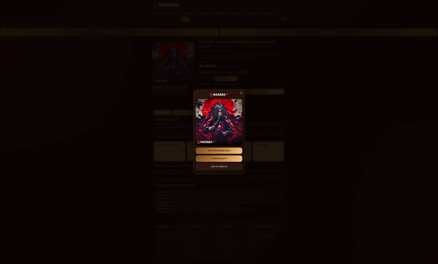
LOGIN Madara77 (219, 158)
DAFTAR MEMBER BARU (219, 151)
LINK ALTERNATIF (219, 167)
